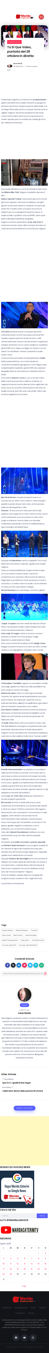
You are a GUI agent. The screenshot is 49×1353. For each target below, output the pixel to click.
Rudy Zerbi (25, 940)
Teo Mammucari (38, 940)
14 (32, 1263)
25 (11, 1274)
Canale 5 (34, 930)
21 (31, 1269)
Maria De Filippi (31, 935)
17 (4, 1269)
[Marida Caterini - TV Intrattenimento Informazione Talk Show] (24, 16)
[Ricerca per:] (18, 1215)
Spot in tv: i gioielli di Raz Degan (16, 1082)
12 (18, 1263)
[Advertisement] (24, 1140)
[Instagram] (33, 1337)
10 (4, 1263)
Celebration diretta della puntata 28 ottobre (22, 1091)
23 (45, 1269)
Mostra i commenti (24, 1108)
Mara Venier (18, 935)
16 (45, 1263)
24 (4, 1274)
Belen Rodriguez (22, 930)
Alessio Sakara (7, 930)
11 (10, 1263)
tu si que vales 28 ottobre (28, 945)
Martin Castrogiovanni (10, 940)
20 (25, 1269)
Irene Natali (17, 63)
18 (11, 1269)
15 (38, 1263)
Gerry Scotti (6, 935)
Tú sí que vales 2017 (9, 945)
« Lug (24, 1286)
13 (25, 1263)
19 (18, 1269)
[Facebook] (16, 1337)
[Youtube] (24, 1337)
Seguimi (24, 1005)
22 (39, 1269)
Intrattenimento (14, 42)
